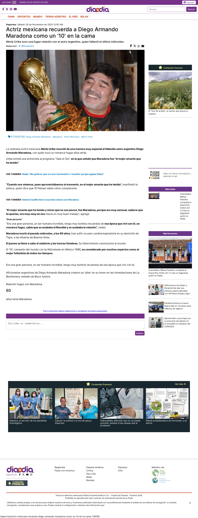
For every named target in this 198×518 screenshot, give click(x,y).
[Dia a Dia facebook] (3, 9)
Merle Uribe (87, 136)
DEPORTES (23, 16)
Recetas (90, 480)
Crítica (89, 470)
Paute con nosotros (65, 470)
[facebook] (19, 474)
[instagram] (31, 474)
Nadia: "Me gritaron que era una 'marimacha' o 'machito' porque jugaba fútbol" (63, 174)
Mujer (89, 477)
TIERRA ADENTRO (55, 16)
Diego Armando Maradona (38, 136)
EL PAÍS (73, 16)
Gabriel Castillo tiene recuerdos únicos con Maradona (50, 199)
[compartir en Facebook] (131, 46)
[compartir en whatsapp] (139, 46)
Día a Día (91, 473)
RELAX (84, 16)
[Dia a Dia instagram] (11, 9)
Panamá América (94, 467)
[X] (23, 474)
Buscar (191, 9)
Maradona (57, 136)
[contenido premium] (16, 483)
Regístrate (60, 467)
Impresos (122, 467)
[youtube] (27, 474)
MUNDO (37, 16)
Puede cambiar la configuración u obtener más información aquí (76, 505)
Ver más (179, 384)
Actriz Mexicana (71, 136)
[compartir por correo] (143, 46)
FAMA (11, 16)
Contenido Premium (173, 68)
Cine (120, 470)
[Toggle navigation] (14, 2)
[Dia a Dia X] (7, 9)
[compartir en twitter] (135, 46)
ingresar (190, 2)
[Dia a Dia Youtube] (15, 9)
